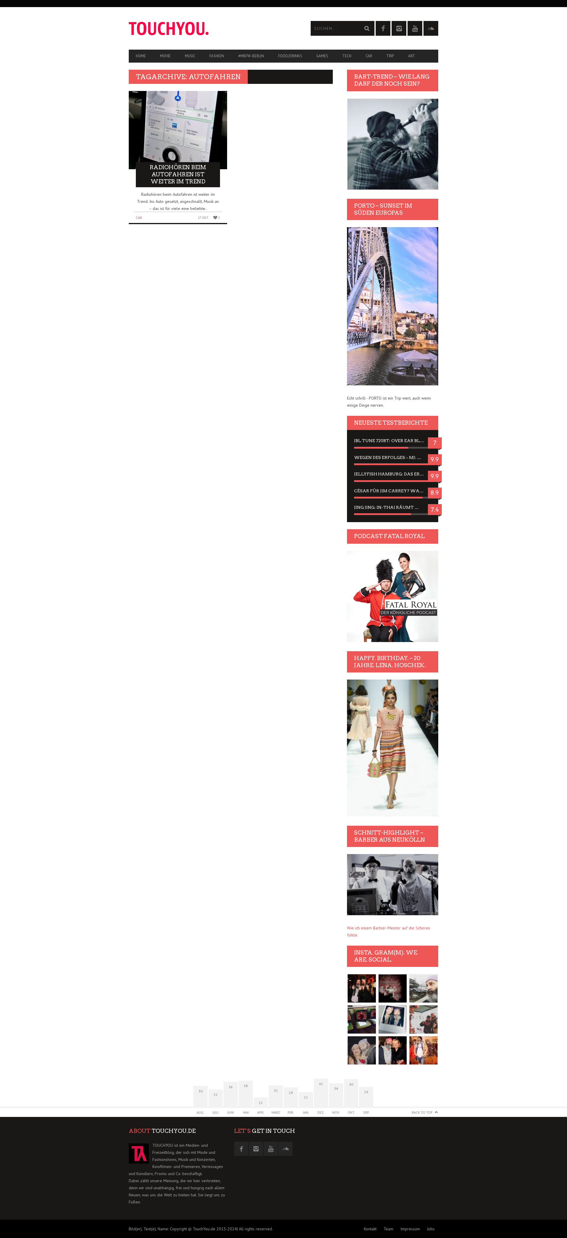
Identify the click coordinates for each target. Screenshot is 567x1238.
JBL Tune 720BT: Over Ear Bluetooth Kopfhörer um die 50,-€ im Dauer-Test (392, 440)
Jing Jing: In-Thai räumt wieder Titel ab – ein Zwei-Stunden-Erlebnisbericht (392, 507)
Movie (165, 55)
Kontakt (370, 1229)
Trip (390, 55)
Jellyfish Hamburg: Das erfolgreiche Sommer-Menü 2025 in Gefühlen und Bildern (392, 474)
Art (411, 55)
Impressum (410, 1229)
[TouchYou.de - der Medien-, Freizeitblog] (206, 28)
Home (141, 55)
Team (388, 1229)
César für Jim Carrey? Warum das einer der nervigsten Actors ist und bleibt (392, 490)
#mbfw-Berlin (251, 55)
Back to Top (422, 1112)
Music (190, 55)
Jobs (431, 1229)
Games (322, 55)
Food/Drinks (290, 55)
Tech (346, 55)
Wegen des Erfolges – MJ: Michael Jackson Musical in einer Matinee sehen (392, 457)
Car (369, 55)
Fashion (216, 55)
